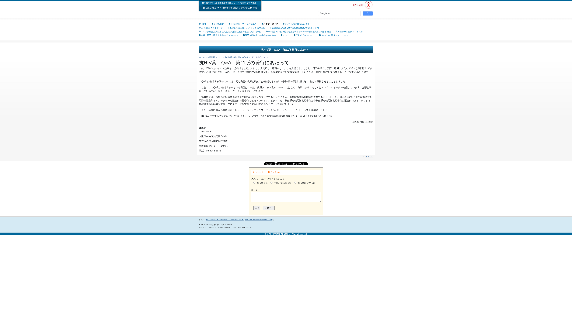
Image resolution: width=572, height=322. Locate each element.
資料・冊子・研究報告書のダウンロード (219, 35)
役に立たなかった (306, 182)
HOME (204, 24)
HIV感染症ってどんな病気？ (243, 24)
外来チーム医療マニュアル (350, 31)
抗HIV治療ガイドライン (212, 27)
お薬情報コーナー (215, 57)
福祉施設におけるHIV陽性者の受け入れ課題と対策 (295, 27)
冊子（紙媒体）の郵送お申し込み (260, 35)
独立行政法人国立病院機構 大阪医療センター (225, 219)
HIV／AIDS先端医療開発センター (258, 219)
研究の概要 (218, 24)
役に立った (262, 182)
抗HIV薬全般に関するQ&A (236, 57)
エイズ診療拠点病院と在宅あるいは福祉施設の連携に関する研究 (231, 31)
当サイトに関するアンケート (334, 35)
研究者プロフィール (305, 35)
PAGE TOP (369, 157)
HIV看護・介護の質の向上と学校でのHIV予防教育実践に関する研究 (299, 31)
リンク (286, 35)
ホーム (202, 57)
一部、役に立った (283, 182)
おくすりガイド (270, 24)
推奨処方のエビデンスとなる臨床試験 (247, 27)
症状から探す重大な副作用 (297, 24)
